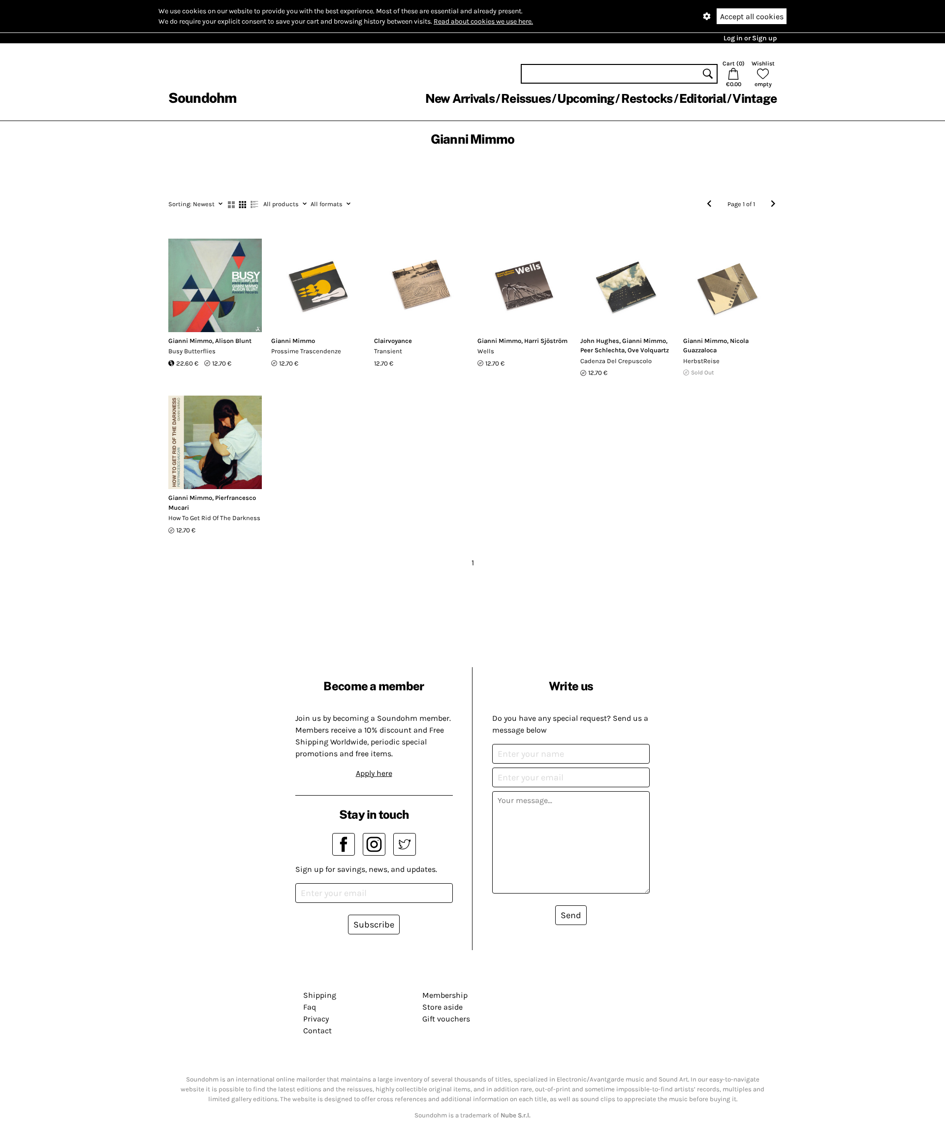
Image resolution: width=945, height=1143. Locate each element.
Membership (445, 995)
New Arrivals (460, 98)
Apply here (374, 773)
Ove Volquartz (648, 350)
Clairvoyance (393, 340)
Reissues (526, 98)
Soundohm (202, 98)
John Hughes (599, 340)
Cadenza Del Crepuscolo (616, 361)
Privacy (316, 1018)
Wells (485, 351)
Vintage (754, 98)
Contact (317, 1030)
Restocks (647, 98)
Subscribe (373, 924)
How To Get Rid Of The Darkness (214, 518)
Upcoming (585, 98)
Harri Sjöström (545, 340)
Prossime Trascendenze (306, 351)
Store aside (442, 1007)
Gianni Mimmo (190, 340)
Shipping (319, 995)
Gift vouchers (446, 1018)
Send (571, 915)
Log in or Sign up (750, 38)
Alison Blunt (233, 340)
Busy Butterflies (192, 351)
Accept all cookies (752, 16)
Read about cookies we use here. (483, 21)
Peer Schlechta (602, 350)
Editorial (702, 98)
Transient (388, 351)
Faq (309, 1007)
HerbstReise (701, 361)
